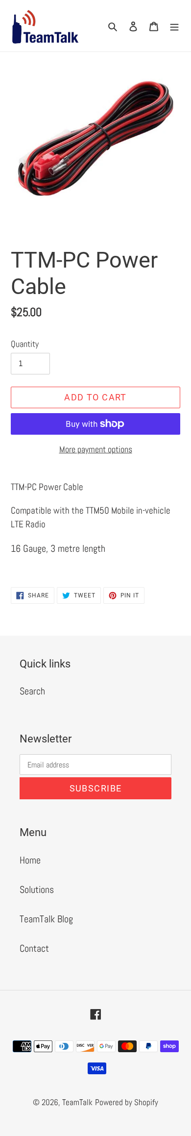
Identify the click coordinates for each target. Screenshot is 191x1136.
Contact (34, 948)
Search (32, 691)
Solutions (37, 889)
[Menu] (174, 26)
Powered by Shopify (126, 1102)
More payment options (95, 449)
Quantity (25, 343)
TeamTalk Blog (46, 919)
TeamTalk (77, 1102)
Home (30, 860)
